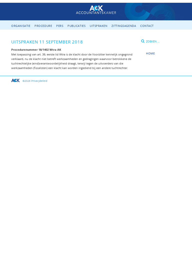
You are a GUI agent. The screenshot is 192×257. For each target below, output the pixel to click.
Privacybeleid (39, 81)
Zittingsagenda (124, 26)
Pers (59, 26)
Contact (147, 26)
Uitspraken (99, 26)
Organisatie (20, 26)
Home (150, 53)
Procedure (43, 26)
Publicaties (77, 26)
